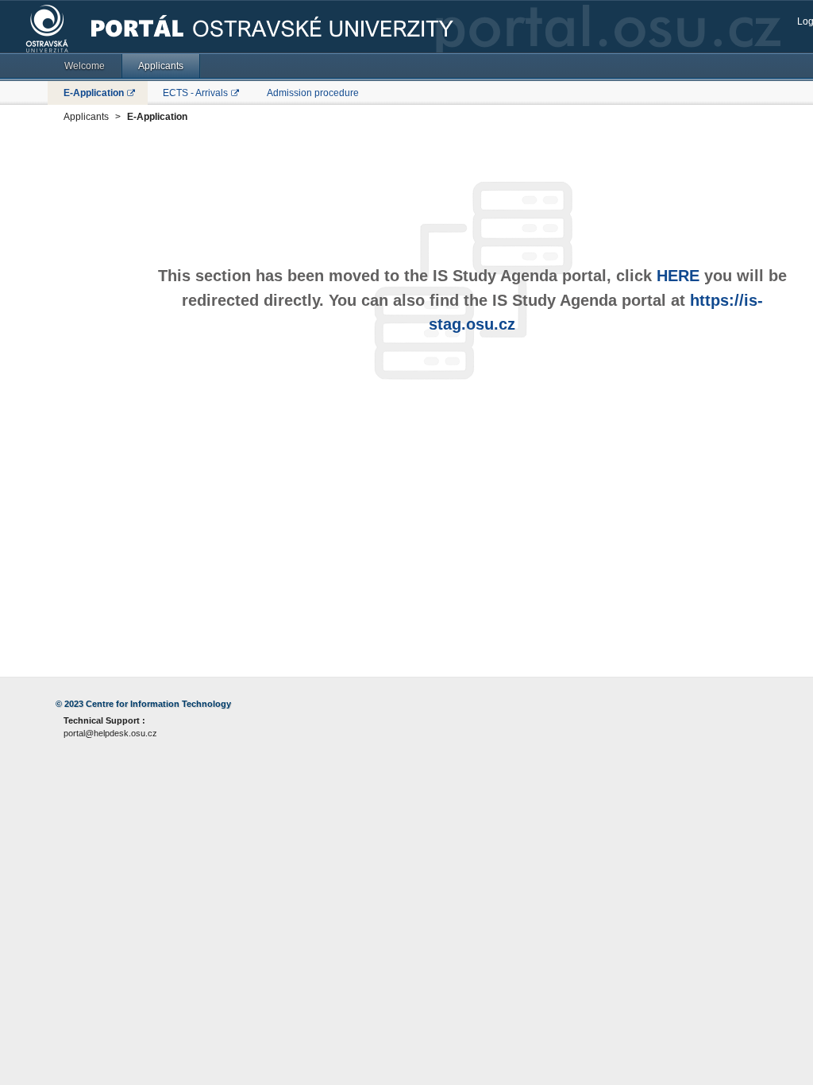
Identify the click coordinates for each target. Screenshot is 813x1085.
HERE (678, 275)
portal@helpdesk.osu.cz (110, 733)
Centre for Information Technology (158, 704)
